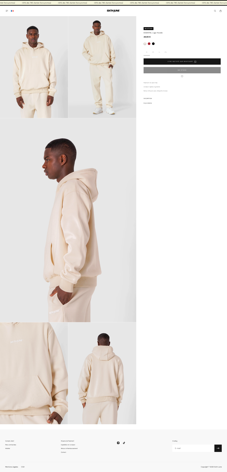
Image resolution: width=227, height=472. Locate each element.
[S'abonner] (218, 448)
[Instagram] (118, 443)
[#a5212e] (149, 44)
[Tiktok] (124, 443)
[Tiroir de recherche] (215, 10)
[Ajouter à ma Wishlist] (182, 76)
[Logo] (113, 11)
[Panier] (220, 10)
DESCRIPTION (148, 98)
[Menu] (6, 11)
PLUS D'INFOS (148, 103)
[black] (153, 44)
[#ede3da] (145, 44)
